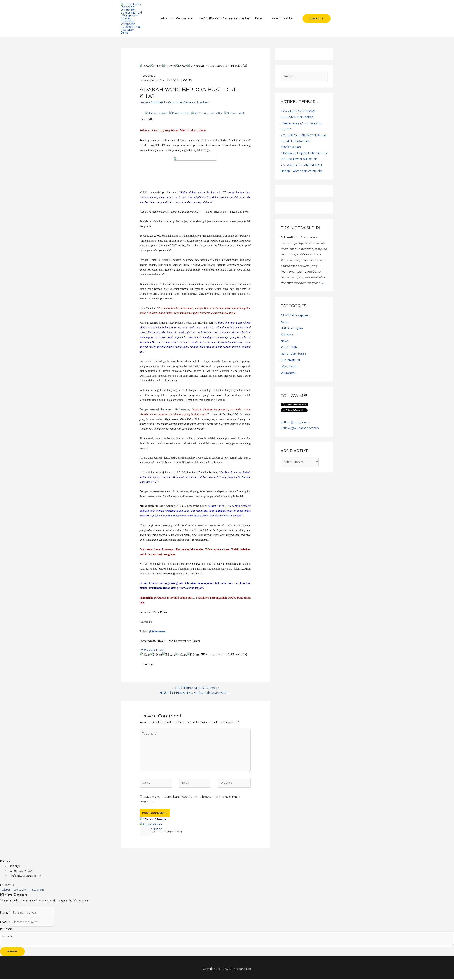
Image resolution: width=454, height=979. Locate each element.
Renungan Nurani (180, 102)
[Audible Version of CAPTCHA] (151, 824)
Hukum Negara (292, 328)
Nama (5, 912)
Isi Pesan (7, 929)
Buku (285, 321)
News (284, 341)
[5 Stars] (193, 66)
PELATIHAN (289, 347)
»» (323, 283)
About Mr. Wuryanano (177, 18)
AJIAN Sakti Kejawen (295, 315)
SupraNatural (290, 360)
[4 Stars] (181, 66)
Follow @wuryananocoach (300, 428)
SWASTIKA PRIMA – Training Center (224, 18)
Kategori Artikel (282, 18)
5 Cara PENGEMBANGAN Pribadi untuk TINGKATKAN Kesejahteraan (304, 141)
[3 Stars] (168, 66)
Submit (12, 951)
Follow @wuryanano (295, 422)
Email (5, 922)
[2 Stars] (156, 66)
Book (258, 18)
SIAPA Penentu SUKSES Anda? (197, 687)
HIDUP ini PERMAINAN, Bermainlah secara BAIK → (195, 692)
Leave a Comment (152, 102)
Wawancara (289, 366)
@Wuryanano (157, 631)
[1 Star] (145, 66)
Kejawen (287, 334)
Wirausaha (288, 373)
